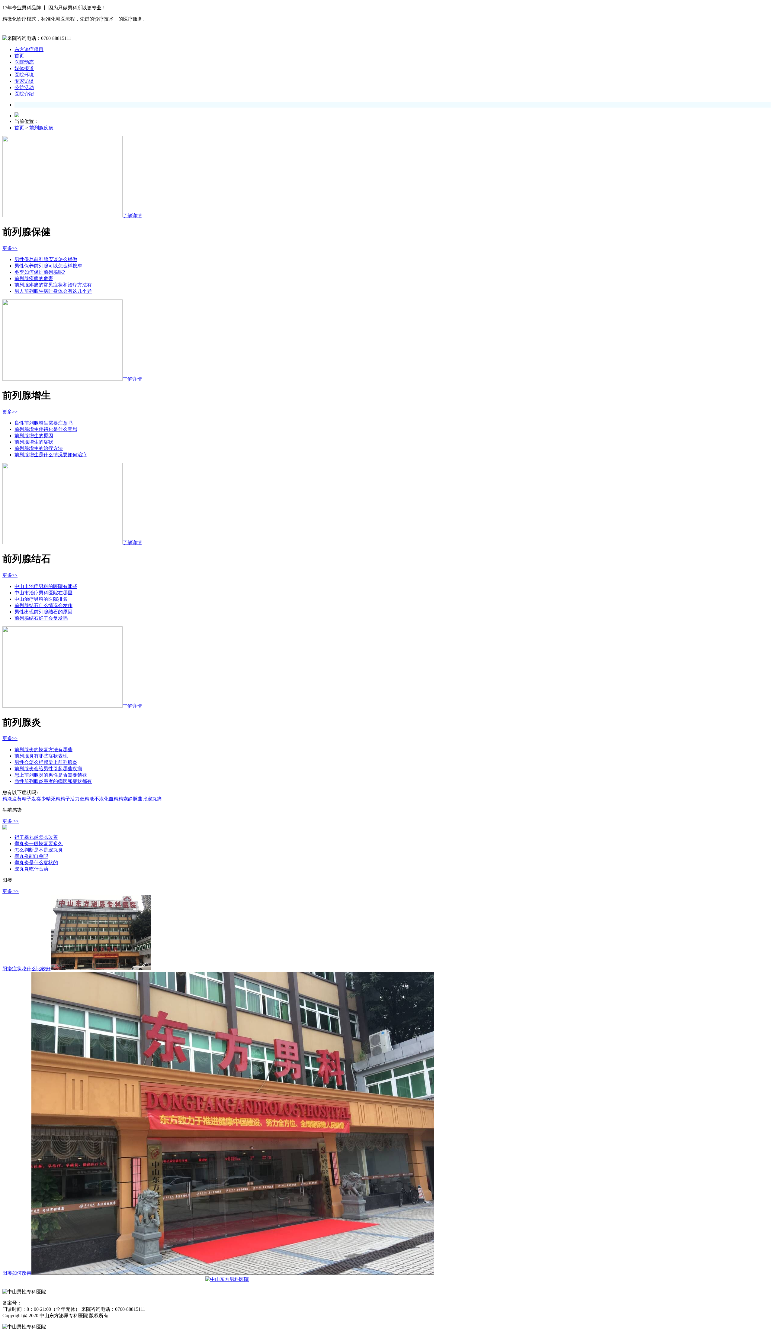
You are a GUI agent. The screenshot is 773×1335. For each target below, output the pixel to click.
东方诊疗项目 (28, 49)
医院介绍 (24, 93)
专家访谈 (24, 81)
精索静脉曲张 (132, 798)
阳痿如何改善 (16, 1272)
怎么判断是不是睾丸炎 (38, 849)
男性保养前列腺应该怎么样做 (45, 259)
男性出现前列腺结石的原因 (43, 611)
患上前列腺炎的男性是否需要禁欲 (50, 774)
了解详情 (132, 215)
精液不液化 (97, 798)
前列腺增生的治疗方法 (38, 448)
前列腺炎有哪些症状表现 (41, 755)
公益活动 (24, 87)
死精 (55, 798)
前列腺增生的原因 (33, 435)
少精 (46, 798)
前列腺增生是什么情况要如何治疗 (50, 454)
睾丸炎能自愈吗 (31, 856)
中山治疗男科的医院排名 (41, 599)
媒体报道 (24, 68)
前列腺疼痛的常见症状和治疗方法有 (53, 284)
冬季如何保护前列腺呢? (39, 272)
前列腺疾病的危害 (33, 278)
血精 (113, 798)
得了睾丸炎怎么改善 (36, 837)
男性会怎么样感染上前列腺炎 (45, 762)
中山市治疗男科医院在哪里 (43, 592)
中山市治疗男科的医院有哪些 (45, 586)
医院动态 (24, 62)
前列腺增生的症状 (33, 441)
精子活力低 (72, 798)
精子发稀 (31, 798)
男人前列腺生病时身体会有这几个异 (53, 291)
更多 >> (10, 821)
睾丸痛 (154, 798)
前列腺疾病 (41, 127)
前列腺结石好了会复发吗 (41, 618)
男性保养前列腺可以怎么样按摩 (48, 265)
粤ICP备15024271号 (40, 1303)
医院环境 (24, 74)
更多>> (10, 248)
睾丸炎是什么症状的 (36, 862)
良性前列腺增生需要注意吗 (43, 422)
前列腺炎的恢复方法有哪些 (43, 749)
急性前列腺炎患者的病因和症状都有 (53, 781)
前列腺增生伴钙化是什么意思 (45, 429)
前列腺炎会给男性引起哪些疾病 (48, 768)
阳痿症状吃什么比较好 (26, 968)
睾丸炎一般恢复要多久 (38, 843)
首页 (19, 55)
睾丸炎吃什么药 (31, 868)
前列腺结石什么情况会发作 (43, 605)
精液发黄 (12, 798)
